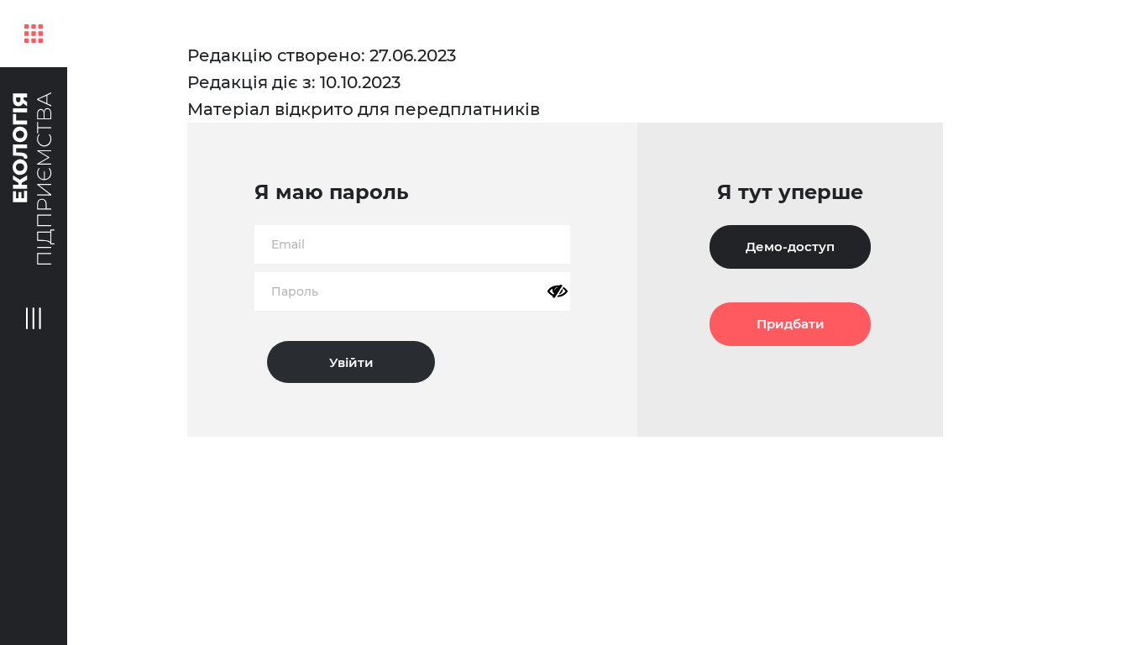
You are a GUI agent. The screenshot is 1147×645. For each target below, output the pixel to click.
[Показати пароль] (557, 291)
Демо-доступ (790, 246)
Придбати (791, 324)
